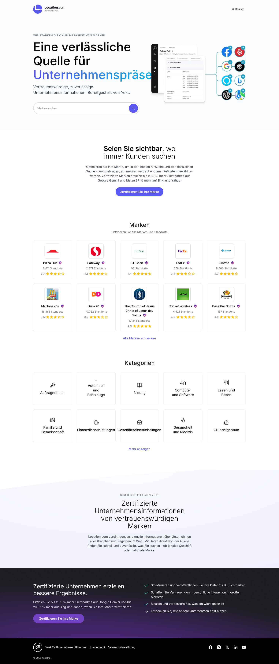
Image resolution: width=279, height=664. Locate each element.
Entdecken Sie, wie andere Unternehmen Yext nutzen (188, 611)
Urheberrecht (97, 647)
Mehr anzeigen (139, 449)
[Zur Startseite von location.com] (49, 9)
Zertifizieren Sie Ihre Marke (139, 192)
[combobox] (86, 108)
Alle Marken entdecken (139, 338)
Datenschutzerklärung (121, 647)
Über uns (80, 647)
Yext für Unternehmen (59, 647)
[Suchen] (133, 108)
